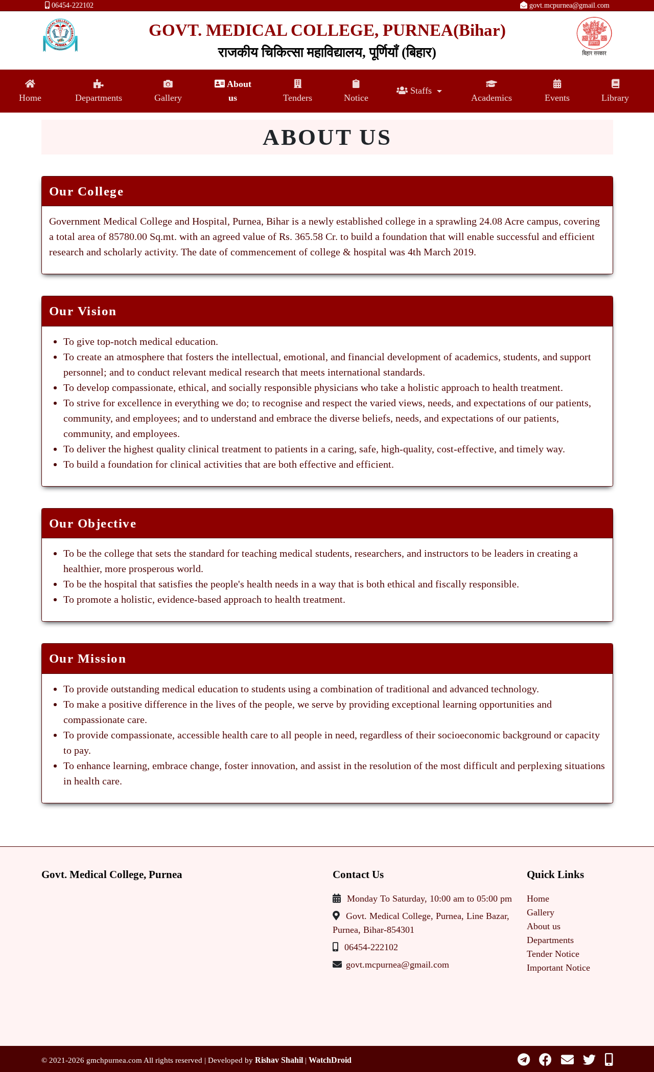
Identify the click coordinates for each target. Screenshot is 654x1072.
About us (238, 91)
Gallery (168, 98)
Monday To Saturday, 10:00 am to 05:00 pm (429, 898)
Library (615, 98)
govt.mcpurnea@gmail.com (568, 5)
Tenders (297, 98)
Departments (98, 98)
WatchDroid (330, 1060)
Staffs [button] (421, 90)
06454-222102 (72, 5)
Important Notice (558, 967)
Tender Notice (553, 954)
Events (557, 98)
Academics (491, 98)
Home (30, 98)
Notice (356, 98)
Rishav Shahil (279, 1060)
